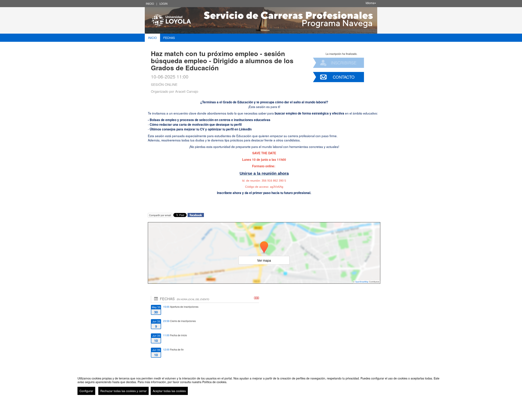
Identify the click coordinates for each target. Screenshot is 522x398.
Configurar (86, 391)
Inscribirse (343, 63)
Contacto (344, 77)
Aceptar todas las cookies (169, 391)
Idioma (370, 3)
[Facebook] (196, 214)
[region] (261, 384)
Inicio (150, 4)
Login (163, 4)
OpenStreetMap (361, 281)
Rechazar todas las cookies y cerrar (123, 391)
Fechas (169, 38)
